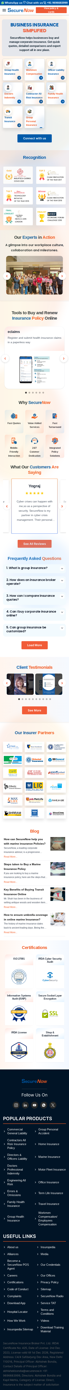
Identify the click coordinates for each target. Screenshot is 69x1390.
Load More (34, 645)
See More (34, 710)
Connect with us (34, 138)
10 (51, 700)
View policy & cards (51, 10)
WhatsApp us (13, 2)
